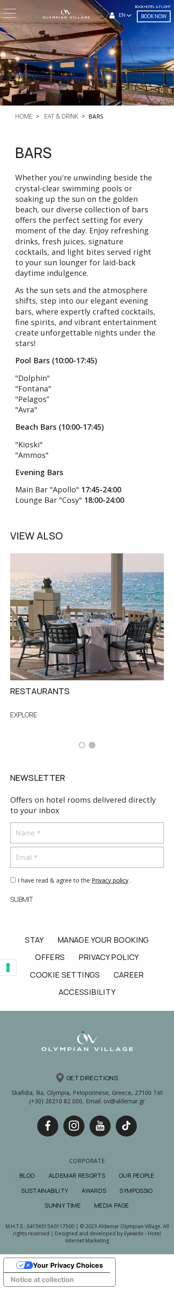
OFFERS (50, 957)
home (24, 116)
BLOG (27, 1175)
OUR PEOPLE (137, 1175)
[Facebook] (47, 1126)
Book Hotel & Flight (153, 6)
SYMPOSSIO (136, 1191)
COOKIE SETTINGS (65, 975)
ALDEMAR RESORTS (77, 1175)
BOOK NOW (153, 16)
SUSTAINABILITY (44, 1191)
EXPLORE (23, 714)
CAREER (129, 975)
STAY (34, 940)
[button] (82, 745)
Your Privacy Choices (68, 1265)
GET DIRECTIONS (92, 1077)
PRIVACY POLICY (109, 957)
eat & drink (60, 116)
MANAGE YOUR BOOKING (103, 940)
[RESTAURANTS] (87, 616)
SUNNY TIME (63, 1205)
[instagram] (73, 1126)
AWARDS (94, 1191)
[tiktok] (126, 1126)
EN (122, 15)
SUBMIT (21, 899)
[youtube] (100, 1126)
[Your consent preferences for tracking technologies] (8, 967)
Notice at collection (42, 1279)
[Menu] (10, 13)
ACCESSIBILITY (87, 992)
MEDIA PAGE (111, 1205)
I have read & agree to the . (74, 880)
